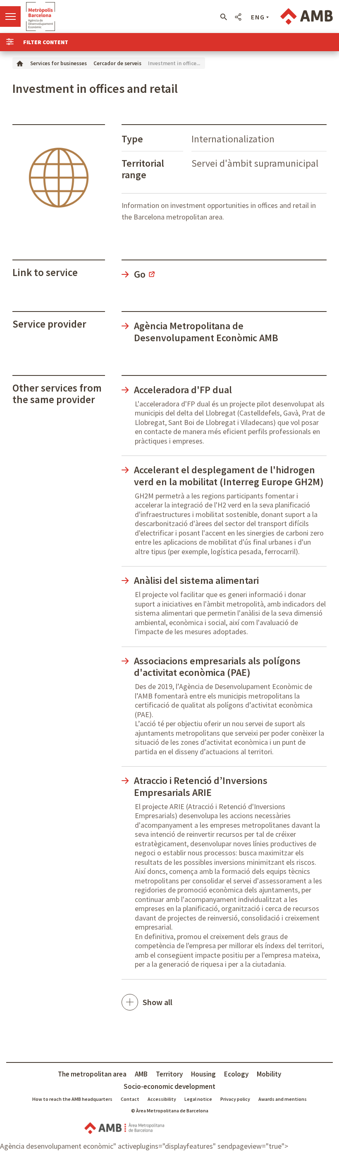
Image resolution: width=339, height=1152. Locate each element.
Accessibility (162, 1099)
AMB (141, 1074)
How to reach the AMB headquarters (72, 1099)
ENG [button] (258, 17)
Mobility (269, 1074)
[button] (223, 16)
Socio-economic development (169, 1086)
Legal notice (198, 1099)
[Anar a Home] (20, 63)
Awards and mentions (282, 1099)
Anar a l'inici (40, 16)
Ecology (236, 1074)
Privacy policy (235, 1099)
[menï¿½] (10, 16)
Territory (169, 1074)
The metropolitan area (92, 1074)
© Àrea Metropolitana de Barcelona (169, 1110)
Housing (203, 1074)
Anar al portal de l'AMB (306, 16)
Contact (130, 1099)
